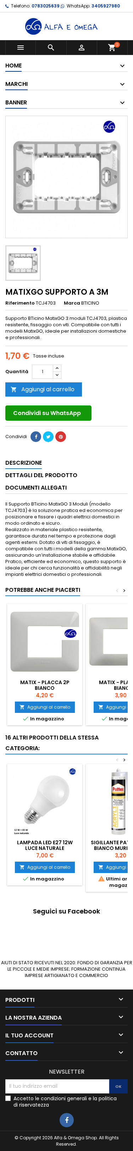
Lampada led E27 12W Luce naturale (45, 845)
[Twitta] (48, 436)
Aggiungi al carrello (42, 389)
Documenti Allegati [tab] (36, 488)
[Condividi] (36, 436)
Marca (72, 303)
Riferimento (20, 303)
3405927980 (106, 6)
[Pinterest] (60, 436)
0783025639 (46, 6)
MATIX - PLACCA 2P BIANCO (45, 685)
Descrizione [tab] (23, 463)
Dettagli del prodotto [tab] (41, 475)
